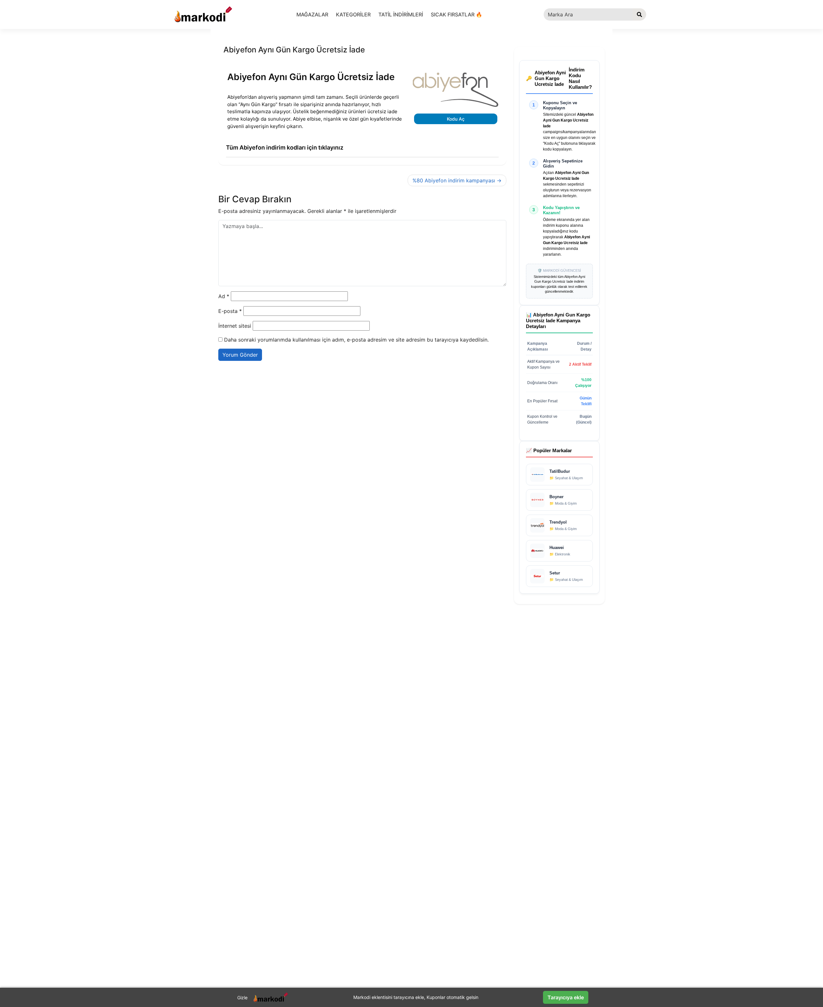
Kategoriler (353, 14)
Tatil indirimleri (400, 14)
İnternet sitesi (234, 326)
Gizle (242, 997)
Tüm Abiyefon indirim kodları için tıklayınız (284, 147)
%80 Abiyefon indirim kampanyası (453, 180)
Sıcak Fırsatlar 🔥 (456, 14)
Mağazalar (312, 14)
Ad (223, 296)
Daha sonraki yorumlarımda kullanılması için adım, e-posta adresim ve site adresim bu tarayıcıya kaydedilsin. (356, 339)
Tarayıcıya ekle (565, 997)
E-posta (230, 311)
